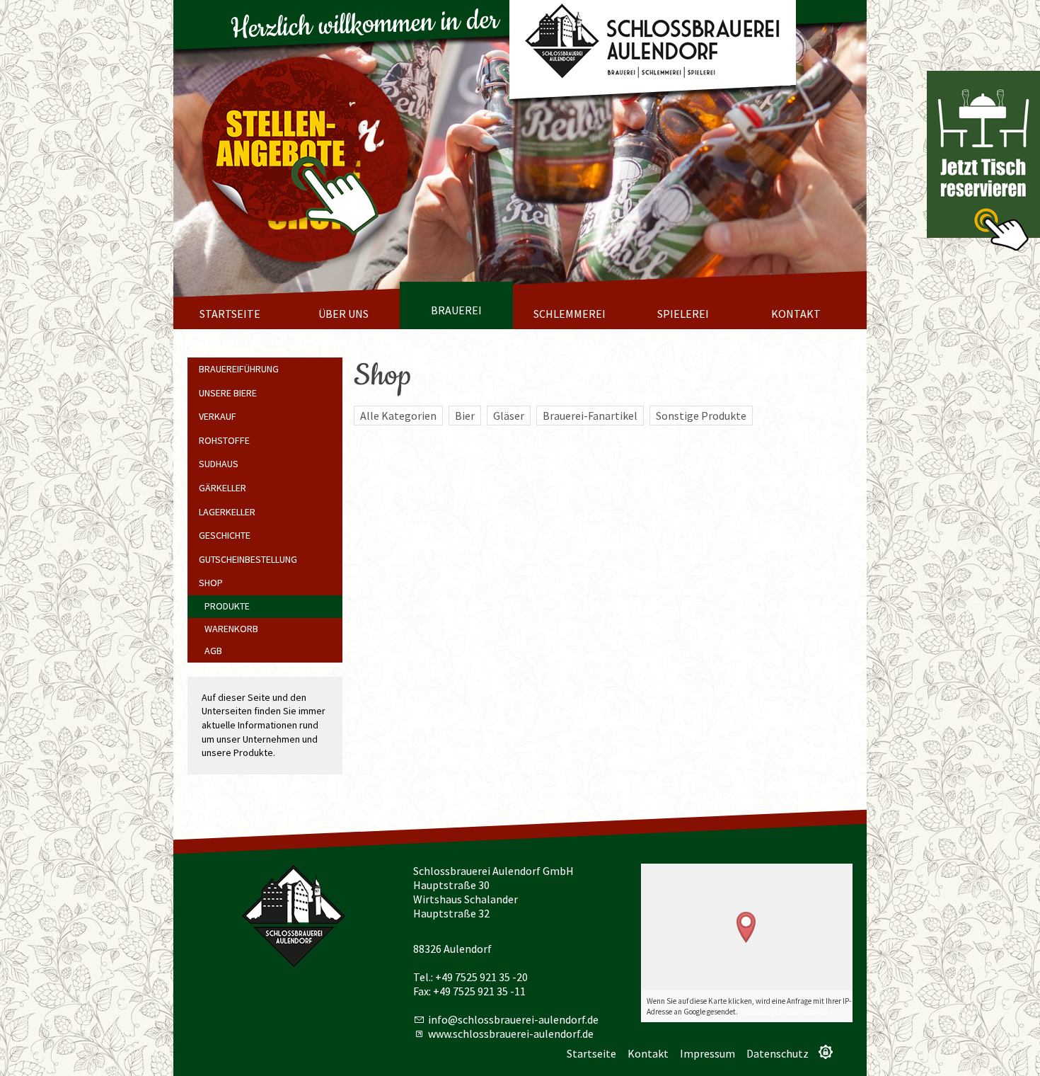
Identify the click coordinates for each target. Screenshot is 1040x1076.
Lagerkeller (227, 511)
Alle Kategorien (398, 415)
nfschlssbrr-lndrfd (512, 1019)
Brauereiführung (239, 368)
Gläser (508, 415)
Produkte (227, 606)
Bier (465, 415)
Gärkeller (222, 487)
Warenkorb (231, 628)
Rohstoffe (224, 440)
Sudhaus (218, 463)
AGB (213, 650)
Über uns (343, 314)
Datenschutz (777, 1053)
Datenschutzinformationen (783, 1012)
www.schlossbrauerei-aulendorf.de (511, 1033)
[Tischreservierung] (983, 161)
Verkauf (217, 416)
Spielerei (683, 314)
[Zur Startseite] (652, 43)
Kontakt (796, 314)
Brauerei (456, 310)
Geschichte (224, 535)
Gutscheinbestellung (248, 559)
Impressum (707, 1053)
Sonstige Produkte (701, 415)
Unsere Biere (228, 393)
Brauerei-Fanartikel (590, 415)
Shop (211, 582)
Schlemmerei (569, 314)
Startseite (230, 314)
